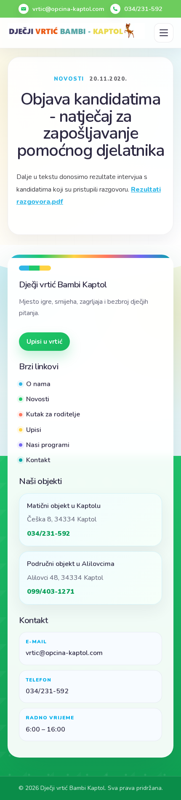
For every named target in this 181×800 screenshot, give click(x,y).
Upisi (33, 429)
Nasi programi (47, 445)
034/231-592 (143, 9)
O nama (38, 384)
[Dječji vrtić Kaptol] (76, 31)
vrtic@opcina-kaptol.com (68, 9)
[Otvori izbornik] (163, 32)
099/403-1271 (51, 591)
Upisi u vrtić (44, 341)
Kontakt (38, 460)
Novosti (37, 399)
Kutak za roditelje (53, 414)
